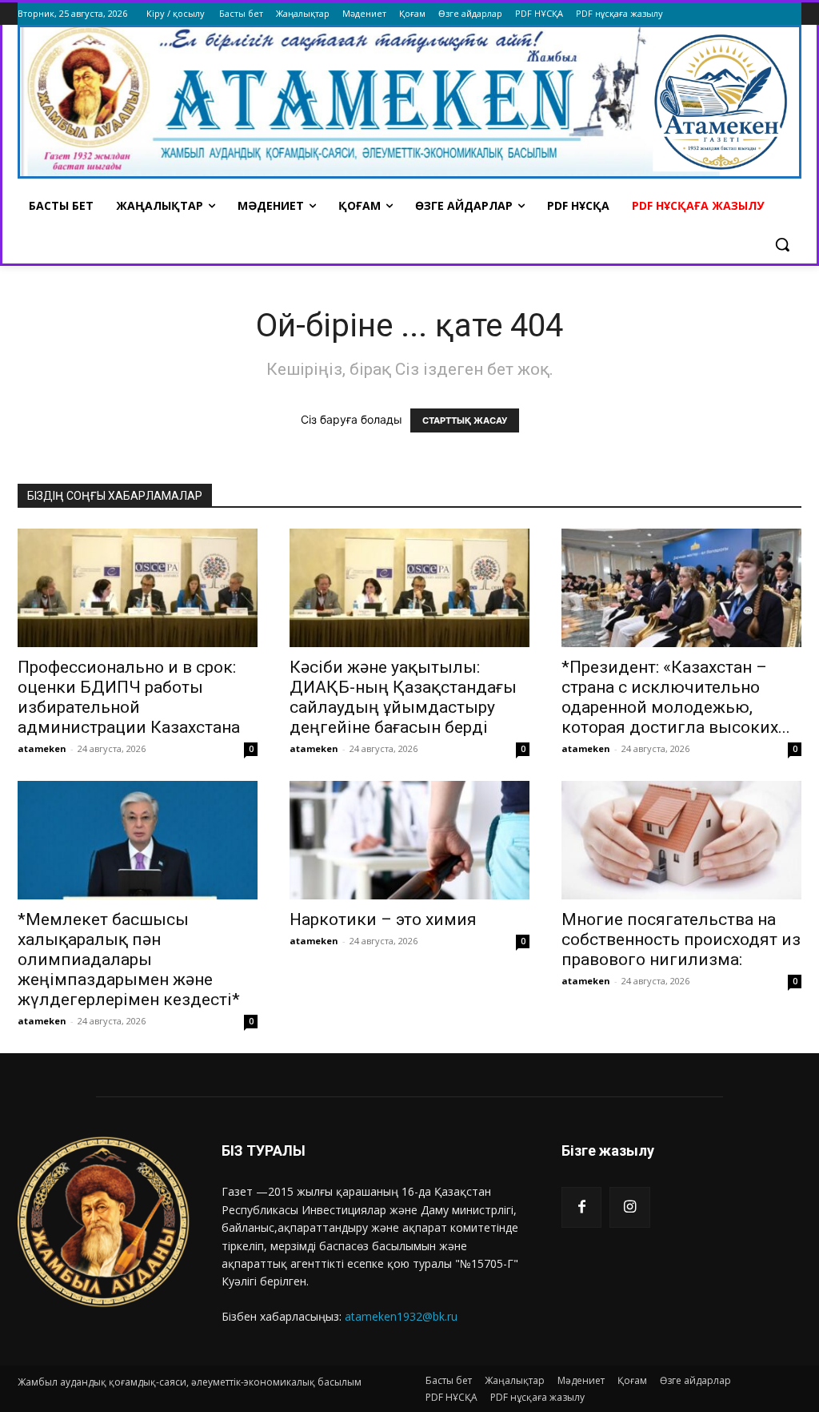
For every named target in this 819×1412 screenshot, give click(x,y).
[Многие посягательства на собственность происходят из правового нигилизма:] (681, 840)
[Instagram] (629, 1207)
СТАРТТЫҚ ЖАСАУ (464, 420)
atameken (42, 748)
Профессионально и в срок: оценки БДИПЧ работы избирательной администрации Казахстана (129, 697)
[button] (782, 244)
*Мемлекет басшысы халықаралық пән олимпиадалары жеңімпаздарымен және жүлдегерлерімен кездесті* (129, 959)
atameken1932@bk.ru (401, 1316)
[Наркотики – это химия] (409, 840)
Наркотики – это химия (383, 919)
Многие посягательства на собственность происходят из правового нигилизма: (681, 939)
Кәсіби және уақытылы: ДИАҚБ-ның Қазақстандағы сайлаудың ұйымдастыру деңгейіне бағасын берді (403, 697)
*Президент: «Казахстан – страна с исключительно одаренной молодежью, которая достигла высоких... (675, 697)
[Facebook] (581, 1207)
